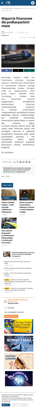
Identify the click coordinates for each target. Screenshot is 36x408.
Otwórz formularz (11, 316)
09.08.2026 (22, 214)
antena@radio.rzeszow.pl (15, 312)
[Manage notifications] (3, 404)
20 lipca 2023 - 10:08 (22, 32)
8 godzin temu (9, 292)
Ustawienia (24, 405)
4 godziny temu (9, 265)
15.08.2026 (4, 214)
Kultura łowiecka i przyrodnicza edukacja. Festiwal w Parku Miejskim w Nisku (26, 207)
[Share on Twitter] (18, 70)
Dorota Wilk (9, 32)
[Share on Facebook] (6, 70)
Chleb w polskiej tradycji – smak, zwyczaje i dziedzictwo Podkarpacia (7, 207)
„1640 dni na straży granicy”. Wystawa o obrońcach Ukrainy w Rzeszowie (18, 289)
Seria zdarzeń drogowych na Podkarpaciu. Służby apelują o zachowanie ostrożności (7, 237)
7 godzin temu (9, 285)
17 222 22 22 (10, 308)
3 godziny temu (16, 258)
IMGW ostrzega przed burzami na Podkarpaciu (18, 268)
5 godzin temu (9, 270)
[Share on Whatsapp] (29, 70)
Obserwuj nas (8, 172)
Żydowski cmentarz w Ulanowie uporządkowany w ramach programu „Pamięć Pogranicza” (18, 281)
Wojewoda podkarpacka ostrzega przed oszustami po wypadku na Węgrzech (23, 254)
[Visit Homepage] (8, 3)
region (8, 176)
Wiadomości (5, 35)
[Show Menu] (2, 3)
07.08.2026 (4, 245)
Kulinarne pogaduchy (6, 198)
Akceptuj (6, 405)
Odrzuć (14, 405)
